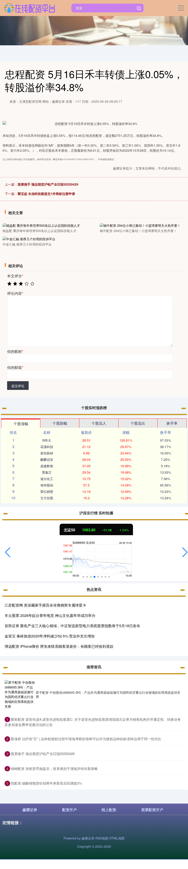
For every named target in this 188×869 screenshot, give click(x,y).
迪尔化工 (46, 478)
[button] (8, 552)
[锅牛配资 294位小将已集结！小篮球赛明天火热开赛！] (142, 225)
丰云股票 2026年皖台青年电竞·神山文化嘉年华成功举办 (50, 615)
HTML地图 (116, 838)
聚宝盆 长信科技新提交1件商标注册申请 (46, 193)
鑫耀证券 (29, 809)
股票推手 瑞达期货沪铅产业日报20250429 (48, 184)
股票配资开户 (152, 809)
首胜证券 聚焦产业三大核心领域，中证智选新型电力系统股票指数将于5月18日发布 (72, 625)
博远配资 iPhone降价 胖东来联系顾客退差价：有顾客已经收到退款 (59, 646)
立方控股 (46, 498)
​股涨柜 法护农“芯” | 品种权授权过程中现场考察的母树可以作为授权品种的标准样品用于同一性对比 (86, 738)
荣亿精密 (46, 491)
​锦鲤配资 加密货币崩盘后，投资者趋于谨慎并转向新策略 (54, 768)
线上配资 (109, 809)
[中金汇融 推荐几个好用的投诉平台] (45, 238)
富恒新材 (46, 453)
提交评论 (17, 385)
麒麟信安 (46, 459)
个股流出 (137, 423)
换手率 (171, 423)
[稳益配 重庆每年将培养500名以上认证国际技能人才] (45, 225)
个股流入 (98, 423)
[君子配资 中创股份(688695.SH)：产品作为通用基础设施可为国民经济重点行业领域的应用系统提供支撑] (20, 694)
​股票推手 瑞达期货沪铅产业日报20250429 (43, 753)
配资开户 (69, 809)
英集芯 (47, 472)
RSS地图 (101, 838)
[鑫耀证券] (29, 7)
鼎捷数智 (46, 466)
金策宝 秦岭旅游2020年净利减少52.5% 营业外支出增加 (50, 636)
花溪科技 (46, 446)
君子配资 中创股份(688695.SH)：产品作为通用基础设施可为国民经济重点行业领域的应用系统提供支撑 (108, 694)
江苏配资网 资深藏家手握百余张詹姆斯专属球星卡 (45, 605)
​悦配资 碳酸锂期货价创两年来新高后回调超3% (46, 783)
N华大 (46, 440)
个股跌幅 (60, 423)
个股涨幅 (21, 423)
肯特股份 (46, 485)
